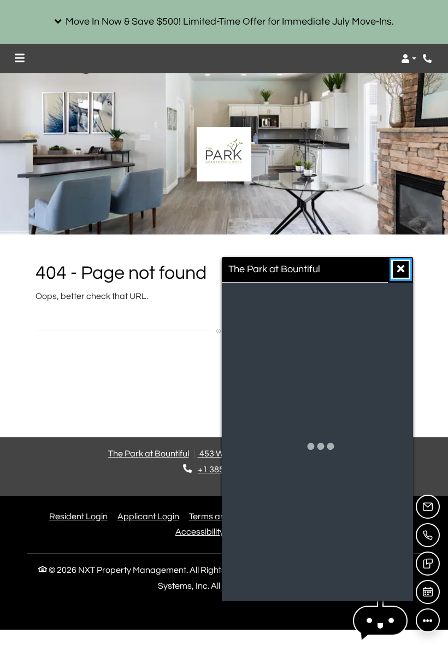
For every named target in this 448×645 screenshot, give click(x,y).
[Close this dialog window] (401, 269)
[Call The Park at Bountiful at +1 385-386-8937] (428, 58)
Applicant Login (148, 516)
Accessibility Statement (221, 531)
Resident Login (78, 516)
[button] (224, 22)
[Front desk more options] (428, 620)
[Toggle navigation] (20, 58)
